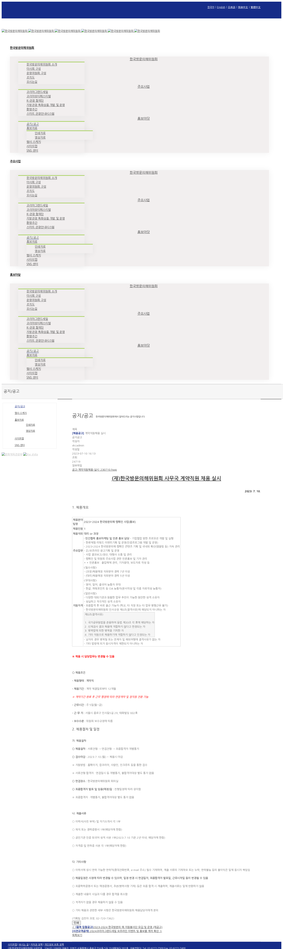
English (221, 7)
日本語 (231, 7)
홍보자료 (19, 420)
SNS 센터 (20, 445)
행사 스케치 (21, 413)
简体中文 (243, 7)
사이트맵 (19, 438)
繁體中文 (256, 7)
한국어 (210, 7)
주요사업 (143, 86)
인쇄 (76, 922)
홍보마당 (143, 118)
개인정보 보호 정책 (54, 944)
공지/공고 (20, 406)
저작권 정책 (36, 944)
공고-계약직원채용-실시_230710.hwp (94, 469)
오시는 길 (24, 944)
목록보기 (77, 935)
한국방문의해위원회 (144, 59)
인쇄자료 (30, 425)
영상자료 (30, 431)
